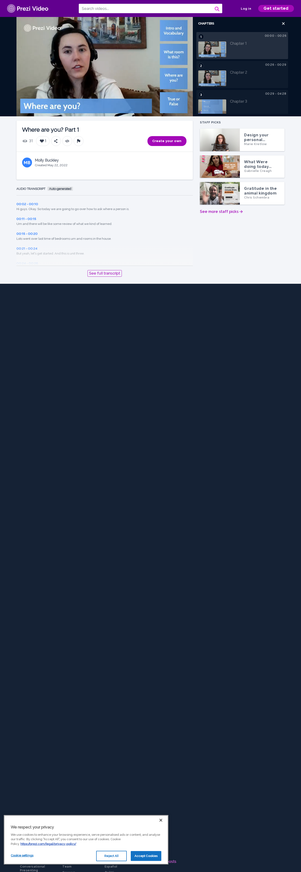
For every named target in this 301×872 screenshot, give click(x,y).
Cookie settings (22, 855)
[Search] (216, 8)
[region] (86, 839)
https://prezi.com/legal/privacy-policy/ (48, 844)
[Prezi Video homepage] (27, 8)
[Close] (161, 820)
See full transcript (104, 273)
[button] (283, 23)
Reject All (111, 856)
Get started (276, 8)
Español (111, 866)
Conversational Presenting (32, 868)
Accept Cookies (146, 856)
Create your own (167, 141)
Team (66, 866)
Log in (246, 8)
